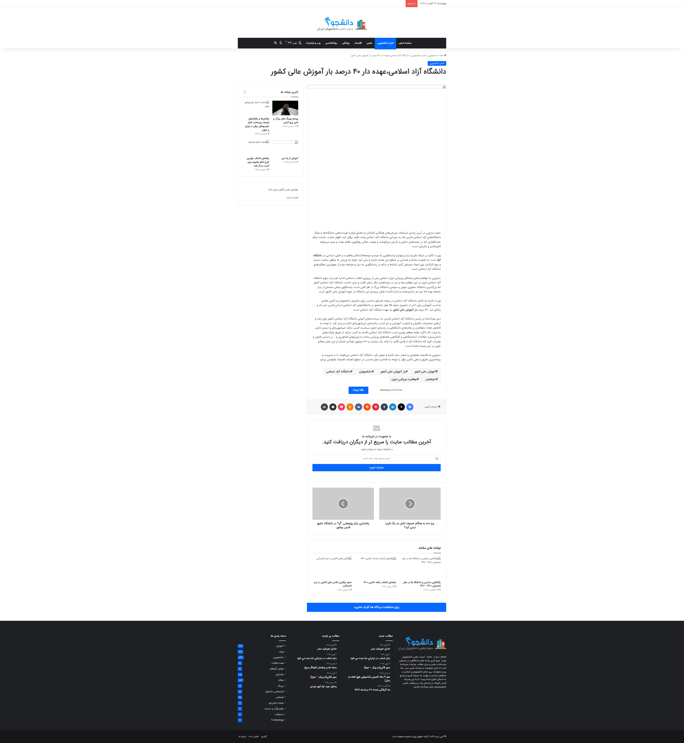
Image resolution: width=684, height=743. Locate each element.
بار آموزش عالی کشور (393, 372)
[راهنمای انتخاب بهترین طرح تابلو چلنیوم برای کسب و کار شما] (256, 147)
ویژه (281, 651)
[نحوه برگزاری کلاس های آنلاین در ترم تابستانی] (332, 568)
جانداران (280, 674)
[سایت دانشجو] (342, 22)
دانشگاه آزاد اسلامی (338, 372)
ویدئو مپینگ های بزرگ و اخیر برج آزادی (285, 120)
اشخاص (280, 697)
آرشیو (264, 736)
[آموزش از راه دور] (285, 147)
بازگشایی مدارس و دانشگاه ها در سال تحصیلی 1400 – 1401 (422, 584)
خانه (441, 55)
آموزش (280, 646)
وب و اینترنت (313, 43)
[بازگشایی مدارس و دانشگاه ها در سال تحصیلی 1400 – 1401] (421, 568)
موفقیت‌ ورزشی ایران (404, 379)
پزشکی (345, 43)
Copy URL (358, 390)
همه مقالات (277, 663)
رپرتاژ (281, 686)
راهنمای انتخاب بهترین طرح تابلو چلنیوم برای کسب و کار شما (258, 162)
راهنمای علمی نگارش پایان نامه (283, 189)
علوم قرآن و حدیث (274, 708)
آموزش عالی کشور (425, 372)
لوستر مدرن (292, 197)
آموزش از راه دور (290, 158)
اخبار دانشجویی (385, 43)
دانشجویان (365, 372)
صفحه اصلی (405, 43)
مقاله (281, 680)
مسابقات (279, 714)
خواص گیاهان (277, 668)
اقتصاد (358, 43)
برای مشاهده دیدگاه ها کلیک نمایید (376, 607)
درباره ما (242, 736)
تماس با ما (254, 736)
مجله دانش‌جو (276, 703)
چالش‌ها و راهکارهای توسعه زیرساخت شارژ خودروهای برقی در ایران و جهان (257, 124)
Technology (277, 720)
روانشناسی (331, 43)
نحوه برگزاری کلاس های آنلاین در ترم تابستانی (333, 584)
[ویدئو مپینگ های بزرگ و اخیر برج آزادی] (285, 108)
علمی (369, 43)
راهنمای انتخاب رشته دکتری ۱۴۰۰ (380, 582)
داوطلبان (431, 379)
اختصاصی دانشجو (275, 691)
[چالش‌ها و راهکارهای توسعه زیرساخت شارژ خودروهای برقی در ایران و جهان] (256, 108)
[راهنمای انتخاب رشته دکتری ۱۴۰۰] (376, 568)
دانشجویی (432, 55)
